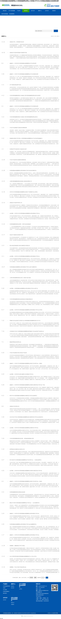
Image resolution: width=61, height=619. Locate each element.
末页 (35, 577)
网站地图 (1, 618)
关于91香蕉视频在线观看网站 (12, 11)
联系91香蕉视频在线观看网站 (5, 14)
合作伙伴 (47, 10)
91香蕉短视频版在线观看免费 (6, 591)
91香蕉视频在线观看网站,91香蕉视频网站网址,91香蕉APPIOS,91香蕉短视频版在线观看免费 (29, 1)
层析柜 (4, 587)
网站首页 (4, 10)
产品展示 (19, 10)
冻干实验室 (5, 589)
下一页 (31, 577)
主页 (55, 36)
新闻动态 (12, 586)
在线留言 (54, 10)
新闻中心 (13, 584)
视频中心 (40, 10)
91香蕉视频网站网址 (6, 586)
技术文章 (33, 10)
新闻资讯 (26, 10)
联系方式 (12, 602)
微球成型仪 (5, 593)
